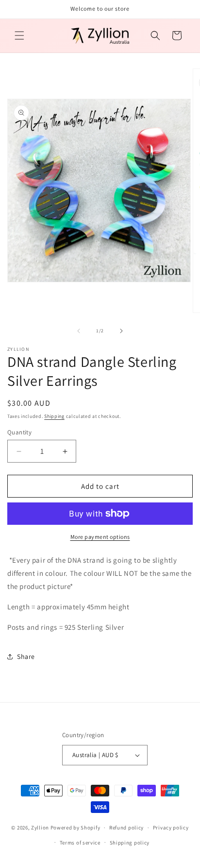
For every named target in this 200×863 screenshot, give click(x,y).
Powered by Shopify (75, 827)
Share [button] (26, 656)
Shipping (54, 416)
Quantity (19, 432)
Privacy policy (171, 827)
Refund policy (126, 827)
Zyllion (40, 827)
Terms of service (80, 842)
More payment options (100, 536)
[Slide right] (121, 331)
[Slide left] (78, 331)
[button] (19, 35)
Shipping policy (130, 842)
